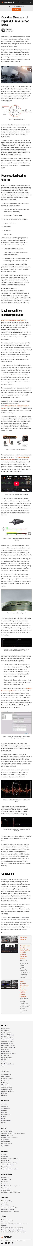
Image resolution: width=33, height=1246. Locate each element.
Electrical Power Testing (7, 1091)
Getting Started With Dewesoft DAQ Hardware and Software (14, 1224)
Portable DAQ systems (7, 1041)
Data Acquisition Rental (7, 1064)
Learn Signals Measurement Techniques (12, 1227)
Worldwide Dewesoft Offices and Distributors (13, 1133)
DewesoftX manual (6, 1143)
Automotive (4, 1106)
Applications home (6, 1074)
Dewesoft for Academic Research (10, 1211)
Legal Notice (4, 1167)
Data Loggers (4, 1049)
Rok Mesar (9, 29)
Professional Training (7, 1220)
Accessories (4, 1062)
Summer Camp (5, 1205)
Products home (5, 1028)
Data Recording (5, 1076)
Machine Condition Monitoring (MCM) (13, 320)
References (4, 1156)
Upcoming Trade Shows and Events (10, 1158)
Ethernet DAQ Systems (7, 1035)
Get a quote (17, 9)
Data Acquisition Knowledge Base (10, 1186)
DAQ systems (5, 1030)
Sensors (3, 1059)
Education (4, 1110)
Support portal (5, 1139)
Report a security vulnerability (9, 1169)
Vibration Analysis (6, 1085)
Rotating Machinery (6, 1087)
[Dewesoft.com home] (7, 2)
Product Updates (5, 1190)
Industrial (3, 1116)
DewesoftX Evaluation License (9, 1137)
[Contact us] (19, 2)
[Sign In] (27, 2)
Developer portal (5, 1141)
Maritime (3, 1118)
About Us (3, 1154)
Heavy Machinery (5, 1114)
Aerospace (4, 1104)
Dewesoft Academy (6, 1200)
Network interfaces (6, 1057)
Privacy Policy (5, 1160)
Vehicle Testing (5, 1081)
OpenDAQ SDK (5, 1146)
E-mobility (4, 1112)
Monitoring (4, 1095)
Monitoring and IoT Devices (8, 1053)
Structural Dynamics (6, 1089)
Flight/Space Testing (6, 1078)
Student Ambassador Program (9, 1207)
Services (3, 1066)
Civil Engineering (5, 1108)
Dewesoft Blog (5, 1177)
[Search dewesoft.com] (23, 2)
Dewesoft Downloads (7, 1135)
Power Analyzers (5, 1051)
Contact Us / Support (7, 1131)
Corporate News (5, 1184)
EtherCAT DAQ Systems (7, 1037)
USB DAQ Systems (6, 1032)
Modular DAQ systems (7, 1043)
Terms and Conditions (7, 1165)
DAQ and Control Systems (8, 1047)
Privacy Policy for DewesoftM (9, 1162)
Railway (3, 1122)
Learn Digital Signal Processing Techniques (12, 1230)
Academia (4, 1203)
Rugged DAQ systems (7, 1039)
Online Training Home (7, 1222)
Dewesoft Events (5, 1188)
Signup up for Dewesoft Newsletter (10, 1192)
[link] (20, 6)
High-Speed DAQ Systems (8, 1045)
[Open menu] (30, 2)
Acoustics (4, 1093)
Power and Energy (6, 1120)
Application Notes (6, 1179)
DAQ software (5, 1055)
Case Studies (4, 1181)
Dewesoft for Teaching (7, 1209)
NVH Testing (4, 1083)
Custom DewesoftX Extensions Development (13, 1232)
